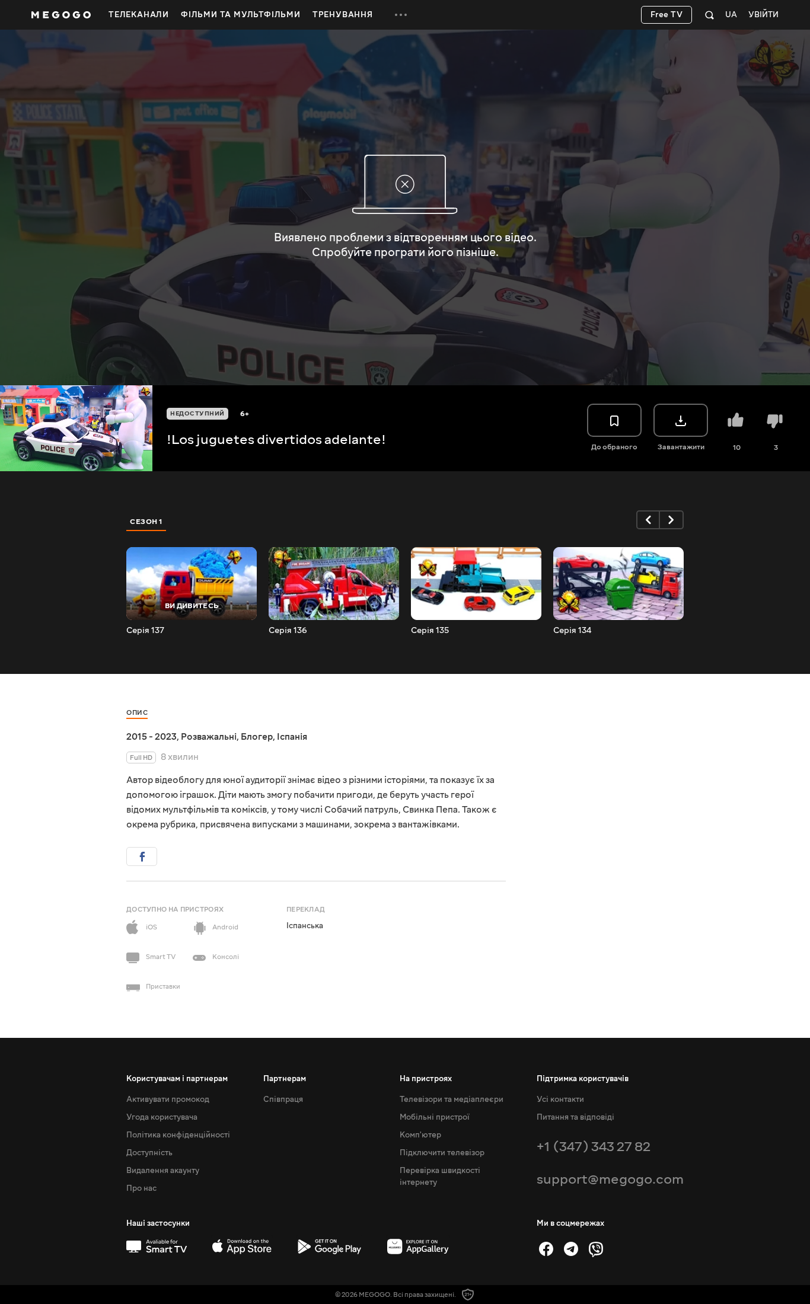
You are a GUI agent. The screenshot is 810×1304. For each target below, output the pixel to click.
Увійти (763, 15)
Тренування (342, 14)
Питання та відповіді (575, 1117)
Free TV (666, 14)
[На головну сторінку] (61, 15)
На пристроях (426, 1078)
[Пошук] (709, 15)
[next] (672, 519)
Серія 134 (572, 630)
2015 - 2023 (151, 737)
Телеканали (139, 14)
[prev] (648, 519)
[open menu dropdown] (400, 15)
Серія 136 (288, 630)
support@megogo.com (610, 1179)
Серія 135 (430, 630)
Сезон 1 (146, 521)
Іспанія (292, 737)
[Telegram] (571, 1248)
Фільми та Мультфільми (241, 14)
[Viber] (595, 1248)
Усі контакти (560, 1099)
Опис (137, 712)
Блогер (257, 737)
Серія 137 (145, 630)
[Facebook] (546, 1248)
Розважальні (209, 737)
